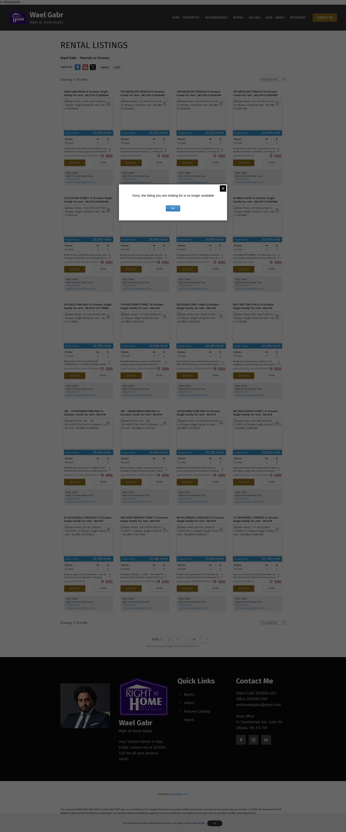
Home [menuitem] (176, 17)
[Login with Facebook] (78, 69)
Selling (254, 17)
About (279, 17)
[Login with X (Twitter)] (93, 69)
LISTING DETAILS (74, 163)
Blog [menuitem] (269, 17)
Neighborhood (216, 17)
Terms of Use (198, 823)
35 (194, 639)
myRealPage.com (179, 794)
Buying (238, 17)
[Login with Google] (85, 69)
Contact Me (324, 17)
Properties (191, 17)
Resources (297, 17)
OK (215, 823)
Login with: (66, 66)
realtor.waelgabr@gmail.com (81, 182)
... (185, 639)
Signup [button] (105, 67)
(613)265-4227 (73, 179)
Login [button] (117, 67)
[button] (325, 18)
